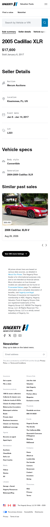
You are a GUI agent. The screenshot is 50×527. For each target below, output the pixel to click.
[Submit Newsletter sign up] (43, 354)
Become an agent (9, 437)
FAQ (28, 489)
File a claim (7, 384)
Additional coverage (10, 427)
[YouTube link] (20, 335)
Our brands (31, 462)
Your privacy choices (15, 512)
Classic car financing (10, 424)
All (4, 476)
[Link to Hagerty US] (4, 505)
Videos (5, 470)
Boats (5, 413)
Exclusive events (33, 400)
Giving (29, 479)
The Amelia (31, 427)
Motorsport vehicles (10, 410)
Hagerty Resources (10, 489)
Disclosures (39, 512)
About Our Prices (15, 274)
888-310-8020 (32, 413)
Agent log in (7, 440)
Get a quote (7, 380)
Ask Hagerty (31, 387)
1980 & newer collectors (12, 393)
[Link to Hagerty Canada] (9, 505)
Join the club (31, 380)
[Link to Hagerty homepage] (16, 328)
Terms (29, 495)
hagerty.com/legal (26, 292)
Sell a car (6, 456)
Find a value (7, 12)
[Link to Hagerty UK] (14, 505)
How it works (7, 460)
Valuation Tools (27, 4)
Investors (30, 475)
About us (30, 455)
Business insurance (10, 420)
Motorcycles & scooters (12, 407)
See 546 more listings (14, 254)
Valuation (30, 384)
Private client (8, 417)
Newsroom (30, 469)
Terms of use (14, 516)
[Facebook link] (4, 335)
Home (29, 452)
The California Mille (33, 430)
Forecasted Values (15, 287)
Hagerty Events (32, 423)
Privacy (29, 492)
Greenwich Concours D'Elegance (34, 435)
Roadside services (33, 410)
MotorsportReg (8, 493)
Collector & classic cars (12, 397)
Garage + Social (9, 486)
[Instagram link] (14, 335)
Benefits (30, 390)
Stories (5, 473)
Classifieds (7, 453)
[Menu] (46, 4)
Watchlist (22, 12)
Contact (29, 472)
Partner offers (32, 394)
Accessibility (28, 512)
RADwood (30, 442)
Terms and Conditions (18, 363)
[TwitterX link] (9, 335)
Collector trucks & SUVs (12, 400)
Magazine (30, 397)
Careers (30, 465)
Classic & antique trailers (12, 403)
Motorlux (30, 439)
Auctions (6, 450)
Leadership (31, 459)
